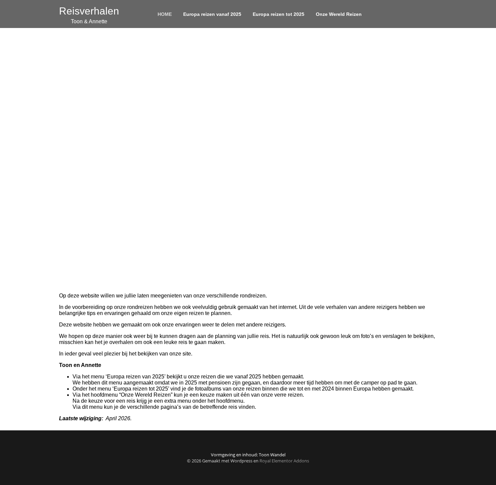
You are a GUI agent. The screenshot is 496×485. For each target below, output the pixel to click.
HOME (165, 14)
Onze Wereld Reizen (339, 14)
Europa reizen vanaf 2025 (212, 14)
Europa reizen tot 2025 (278, 14)
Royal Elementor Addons (284, 461)
